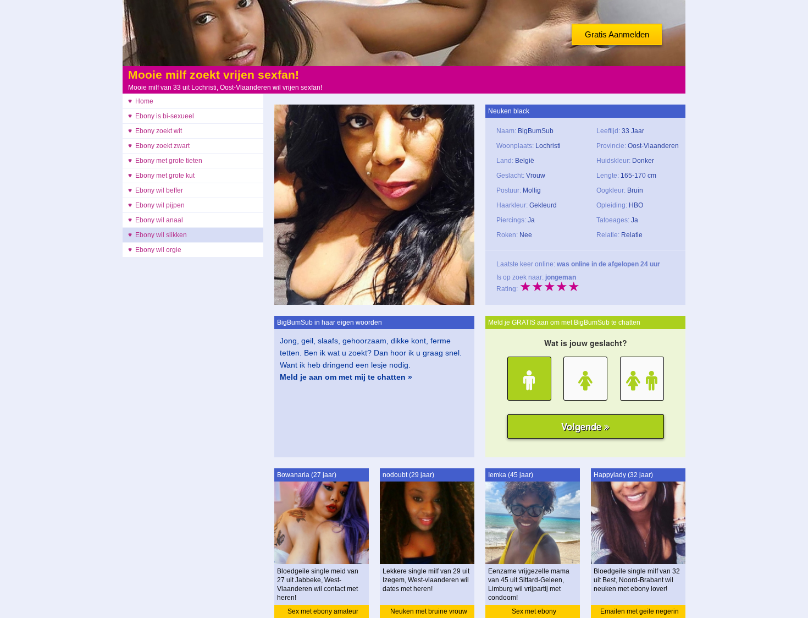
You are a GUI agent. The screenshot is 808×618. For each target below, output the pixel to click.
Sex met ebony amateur (322, 611)
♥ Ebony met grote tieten (165, 161)
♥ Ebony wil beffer (155, 190)
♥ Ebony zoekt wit (155, 131)
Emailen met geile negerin (639, 611)
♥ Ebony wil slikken (157, 235)
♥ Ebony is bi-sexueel (161, 116)
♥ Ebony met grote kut (161, 175)
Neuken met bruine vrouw (428, 611)
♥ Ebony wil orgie (154, 250)
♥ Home (140, 101)
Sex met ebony (534, 611)
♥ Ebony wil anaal (155, 220)
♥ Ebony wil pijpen (156, 205)
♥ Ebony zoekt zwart (159, 146)
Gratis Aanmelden (617, 34)
